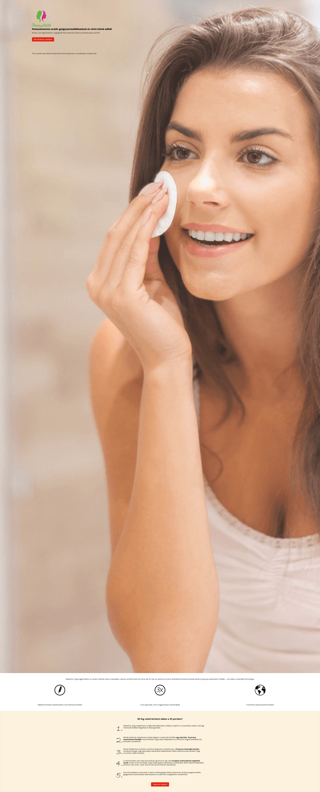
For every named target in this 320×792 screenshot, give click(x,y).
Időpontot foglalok (160, 784)
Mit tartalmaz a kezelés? (43, 39)
